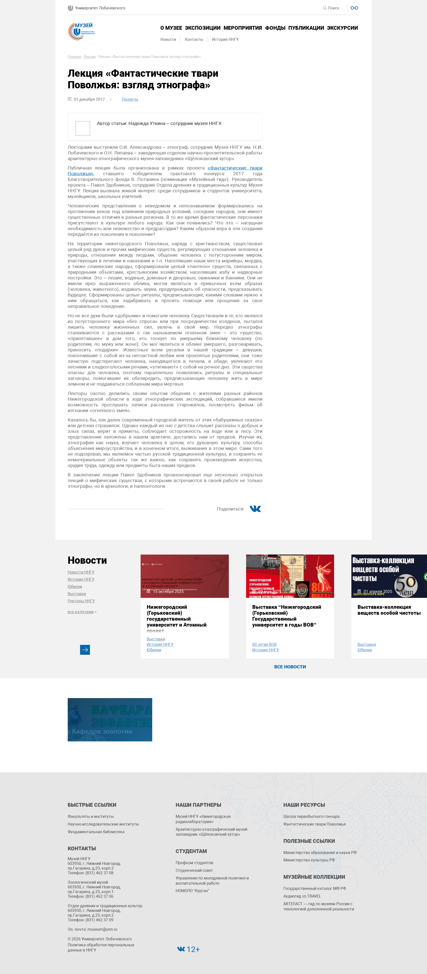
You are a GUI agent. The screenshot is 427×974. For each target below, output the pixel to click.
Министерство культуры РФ (309, 860)
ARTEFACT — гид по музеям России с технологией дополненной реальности (318, 906)
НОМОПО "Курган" (192, 890)
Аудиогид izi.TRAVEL (302, 896)
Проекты (130, 99)
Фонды (275, 28)
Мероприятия (243, 28)
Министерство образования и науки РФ (320, 852)
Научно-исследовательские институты (103, 824)
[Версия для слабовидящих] (353, 7)
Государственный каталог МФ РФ (314, 888)
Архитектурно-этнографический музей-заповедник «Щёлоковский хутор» (212, 832)
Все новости (290, 667)
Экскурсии (342, 28)
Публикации (306, 28)
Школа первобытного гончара (311, 816)
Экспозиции (203, 28)
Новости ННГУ (81, 572)
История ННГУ (225, 39)
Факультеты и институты (91, 816)
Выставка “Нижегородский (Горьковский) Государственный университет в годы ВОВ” (286, 616)
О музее (171, 28)
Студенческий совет (194, 870)
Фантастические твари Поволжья (314, 824)
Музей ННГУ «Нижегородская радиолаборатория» (203, 819)
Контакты (194, 39)
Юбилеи (75, 586)
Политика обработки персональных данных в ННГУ (101, 947)
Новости (168, 39)
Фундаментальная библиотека (96, 831)
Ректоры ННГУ (81, 601)
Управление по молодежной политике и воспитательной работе (212, 881)
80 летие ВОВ (264, 644)
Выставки (77, 593)
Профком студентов (194, 862)
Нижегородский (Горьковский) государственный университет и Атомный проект (177, 619)
